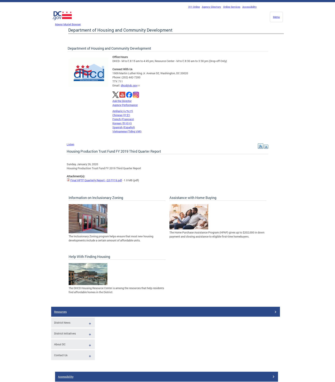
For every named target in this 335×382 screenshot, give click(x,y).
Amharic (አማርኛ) (122, 111)
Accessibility (249, 7)
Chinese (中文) (121, 115)
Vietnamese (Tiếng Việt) (127, 131)
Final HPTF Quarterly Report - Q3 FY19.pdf (96, 180)
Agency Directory (211, 7)
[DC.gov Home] (62, 21)
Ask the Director (122, 101)
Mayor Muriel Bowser (68, 24)
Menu (276, 17)
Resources (60, 312)
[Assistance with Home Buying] (188, 228)
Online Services (231, 7)
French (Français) (123, 119)
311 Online (194, 7)
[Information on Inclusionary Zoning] (88, 232)
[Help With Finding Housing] (88, 284)
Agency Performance (125, 105)
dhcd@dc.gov (129, 85)
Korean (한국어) (122, 123)
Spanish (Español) (123, 127)
